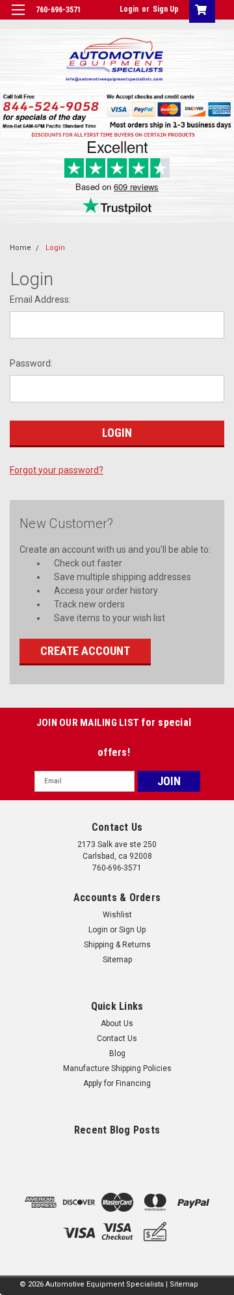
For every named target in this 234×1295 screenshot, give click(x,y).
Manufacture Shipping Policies (117, 1068)
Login (129, 9)
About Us (117, 1023)
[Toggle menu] (18, 18)
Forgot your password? (56, 470)
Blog (117, 1053)
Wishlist (117, 914)
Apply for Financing (117, 1083)
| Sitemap (182, 1284)
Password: (31, 363)
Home (20, 248)
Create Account (85, 651)
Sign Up (166, 9)
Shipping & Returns (117, 944)
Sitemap (117, 959)
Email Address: (40, 299)
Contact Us (117, 1038)
